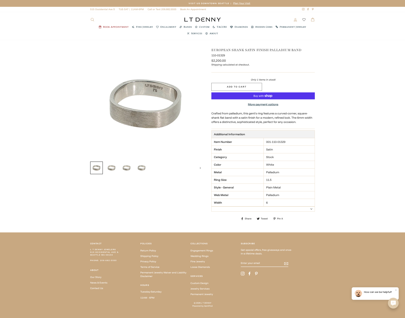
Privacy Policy (148, 261)
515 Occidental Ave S (102, 9)
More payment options (263, 104)
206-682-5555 (108, 260)
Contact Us (96, 288)
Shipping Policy (149, 256)
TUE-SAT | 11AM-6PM (131, 9)
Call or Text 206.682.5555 (162, 9)
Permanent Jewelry (201, 294)
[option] (202, 3)
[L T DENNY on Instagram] (243, 273)
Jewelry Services (200, 288)
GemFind (208, 306)
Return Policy (148, 250)
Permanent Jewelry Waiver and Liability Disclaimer (163, 274)
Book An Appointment (193, 9)
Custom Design (199, 283)
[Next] (199, 168)
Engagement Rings (201, 250)
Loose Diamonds (200, 266)
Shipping (216, 64)
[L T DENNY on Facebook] (249, 273)
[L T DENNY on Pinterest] (256, 273)
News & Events (98, 282)
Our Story (95, 277)
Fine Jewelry (197, 261)
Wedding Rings (199, 256)
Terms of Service (149, 266)
